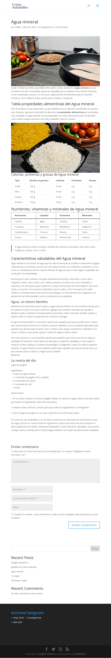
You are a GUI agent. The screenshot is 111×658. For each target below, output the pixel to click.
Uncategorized (45, 27)
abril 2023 (17, 622)
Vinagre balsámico (19, 562)
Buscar (95, 548)
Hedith (18, 27)
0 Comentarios (61, 27)
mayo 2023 (18, 617)
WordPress (80, 654)
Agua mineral (17, 571)
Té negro (15, 576)
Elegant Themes (47, 654)
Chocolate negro (19, 580)
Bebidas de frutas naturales (24, 567)
